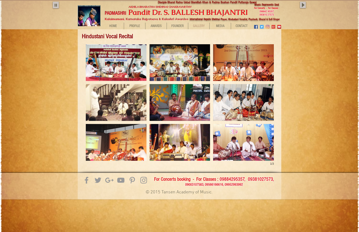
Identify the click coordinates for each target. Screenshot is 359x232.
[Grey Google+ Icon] (109, 180)
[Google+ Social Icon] (273, 27)
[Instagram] (267, 27)
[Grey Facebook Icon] (86, 180)
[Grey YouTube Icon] (120, 180)
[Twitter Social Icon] (262, 27)
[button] (116, 62)
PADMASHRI (116, 13)
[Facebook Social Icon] (256, 27)
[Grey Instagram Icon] (143, 180)
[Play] (56, 5)
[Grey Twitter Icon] (97, 180)
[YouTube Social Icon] (279, 27)
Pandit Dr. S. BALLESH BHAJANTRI (192, 12)
